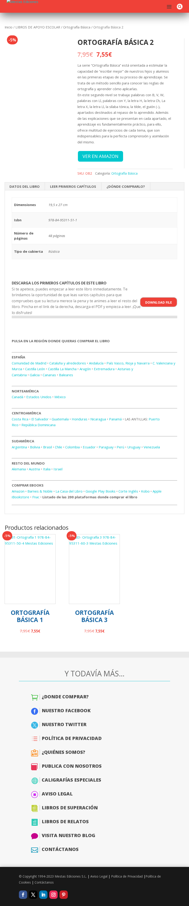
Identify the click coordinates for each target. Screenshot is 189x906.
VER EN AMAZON (100, 156)
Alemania (19, 469)
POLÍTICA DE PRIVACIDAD (72, 738)
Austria (34, 469)
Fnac (35, 497)
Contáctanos (44, 882)
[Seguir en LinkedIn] (43, 895)
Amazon (18, 491)
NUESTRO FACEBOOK (66, 710)
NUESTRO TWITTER (64, 724)
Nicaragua (98, 419)
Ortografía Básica (76, 27)
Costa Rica (20, 419)
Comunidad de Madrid (29, 363)
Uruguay (134, 447)
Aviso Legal (98, 876)
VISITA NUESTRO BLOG (68, 835)
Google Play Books (100, 491)
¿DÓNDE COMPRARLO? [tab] (125, 186)
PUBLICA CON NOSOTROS (72, 766)
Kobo (145, 491)
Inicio (8, 27)
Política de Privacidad (127, 876)
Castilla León (35, 369)
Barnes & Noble (40, 491)
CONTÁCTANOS (60, 849)
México (60, 396)
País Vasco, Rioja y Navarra (128, 363)
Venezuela (152, 447)
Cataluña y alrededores (67, 363)
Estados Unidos (38, 396)
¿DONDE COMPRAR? (65, 696)
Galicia (35, 375)
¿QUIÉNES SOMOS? (63, 752)
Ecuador (89, 447)
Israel (57, 469)
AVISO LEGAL (57, 794)
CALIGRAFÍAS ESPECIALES (71, 780)
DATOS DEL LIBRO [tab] (24, 186)
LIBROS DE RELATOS (65, 821)
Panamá (115, 419)
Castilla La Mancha (62, 369)
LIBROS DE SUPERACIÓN (70, 807)
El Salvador (40, 419)
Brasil (47, 447)
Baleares (66, 375)
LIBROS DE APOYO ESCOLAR (37, 27)
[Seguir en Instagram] (53, 895)
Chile (58, 447)
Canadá (17, 396)
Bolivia (35, 447)
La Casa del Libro (69, 491)
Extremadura (104, 369)
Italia (46, 469)
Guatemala (60, 419)
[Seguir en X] (33, 895)
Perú (120, 447)
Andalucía (96, 363)
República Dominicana (38, 424)
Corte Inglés (128, 491)
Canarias (49, 375)
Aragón (85, 369)
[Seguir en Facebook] (23, 895)
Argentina (19, 447)
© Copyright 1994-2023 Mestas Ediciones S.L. (53, 876)
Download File (158, 302)
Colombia (72, 447)
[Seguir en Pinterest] (63, 895)
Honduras (79, 419)
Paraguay (106, 447)
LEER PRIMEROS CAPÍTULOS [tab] (73, 186)
